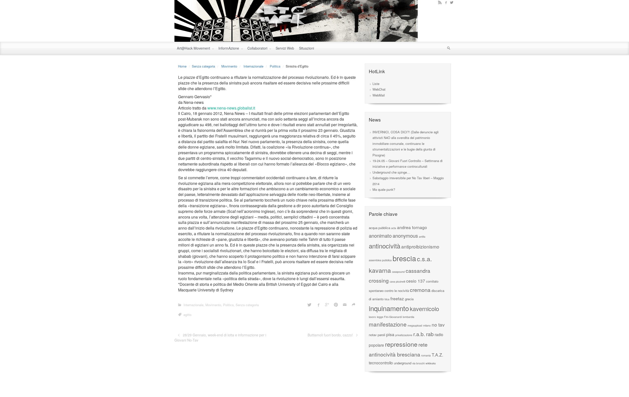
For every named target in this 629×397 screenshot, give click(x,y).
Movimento (229, 66)
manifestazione (388, 324)
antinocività (384, 245)
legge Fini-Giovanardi (389, 317)
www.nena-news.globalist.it (231, 108)
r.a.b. (419, 334)
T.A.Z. (437, 355)
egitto (187, 314)
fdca (387, 299)
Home (182, 66)
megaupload (415, 325)
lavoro (372, 317)
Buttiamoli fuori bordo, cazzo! (330, 334)
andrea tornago (412, 227)
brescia (404, 258)
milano (427, 325)
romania (426, 355)
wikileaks (431, 363)
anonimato (380, 235)
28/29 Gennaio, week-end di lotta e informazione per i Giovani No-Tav (220, 337)
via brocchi (418, 363)
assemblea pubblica (380, 260)
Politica (275, 66)
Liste (375, 83)
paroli (381, 334)
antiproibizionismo (420, 246)
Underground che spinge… (391, 172)
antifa (422, 236)
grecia (409, 299)
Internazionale (253, 66)
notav (373, 334)
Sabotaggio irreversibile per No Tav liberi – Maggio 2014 (408, 181)
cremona (420, 289)
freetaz (397, 298)
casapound (398, 272)
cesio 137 (415, 281)
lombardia (408, 317)
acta (393, 228)
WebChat (379, 89)
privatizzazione (403, 335)
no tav (438, 324)
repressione (401, 344)
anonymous (405, 235)
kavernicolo (424, 308)
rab (430, 334)
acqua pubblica (379, 227)
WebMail (378, 95)
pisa (390, 334)
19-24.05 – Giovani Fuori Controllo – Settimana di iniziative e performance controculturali (407, 163)
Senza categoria (203, 66)
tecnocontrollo (381, 362)
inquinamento (389, 308)
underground (402, 363)
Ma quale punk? (383, 189)
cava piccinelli (397, 281)
